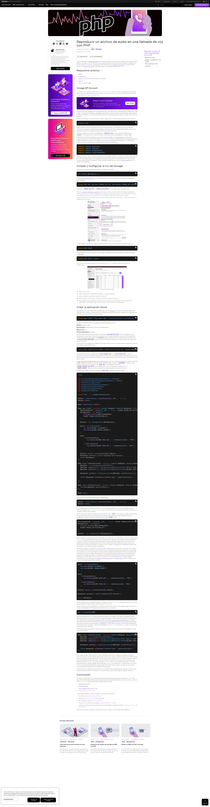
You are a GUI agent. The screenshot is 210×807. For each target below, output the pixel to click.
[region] (30, 796)
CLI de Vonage (126, 160)
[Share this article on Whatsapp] (64, 44)
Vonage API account (104, 91)
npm (80, 81)
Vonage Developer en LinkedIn (108, 702)
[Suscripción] (60, 155)
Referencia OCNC (83, 686)
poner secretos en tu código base (97, 361)
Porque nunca (80, 361)
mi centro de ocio (92, 61)
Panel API (87, 291)
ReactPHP (103, 623)
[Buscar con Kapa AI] (169, 5)
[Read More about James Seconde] (60, 68)
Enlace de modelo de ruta (105, 558)
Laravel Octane (119, 558)
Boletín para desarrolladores (94, 696)
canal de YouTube (97, 700)
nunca (86, 361)
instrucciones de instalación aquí (120, 620)
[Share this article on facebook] (54, 44)
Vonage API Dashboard (92, 95)
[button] (193, 1)
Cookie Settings (8, 799)
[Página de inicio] (11, 1)
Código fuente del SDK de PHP (87, 690)
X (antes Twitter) (90, 698)
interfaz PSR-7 (120, 137)
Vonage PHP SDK (106, 139)
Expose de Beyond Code (107, 621)
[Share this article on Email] (67, 44)
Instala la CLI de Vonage (83, 169)
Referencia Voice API (84, 683)
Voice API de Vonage (118, 64)
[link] (6, 5)
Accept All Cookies (34, 800)
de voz (112, 310)
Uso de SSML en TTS (84, 688)
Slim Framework (88, 66)
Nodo (80, 78)
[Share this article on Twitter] (57, 44)
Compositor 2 (82, 76)
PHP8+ (80, 74)
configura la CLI (89, 178)
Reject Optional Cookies (48, 800)
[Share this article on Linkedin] (60, 44)
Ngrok (97, 620)
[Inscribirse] (60, 113)
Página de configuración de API (89, 192)
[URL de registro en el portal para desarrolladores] (130, 103)
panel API (109, 263)
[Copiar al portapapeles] (136, 122)
